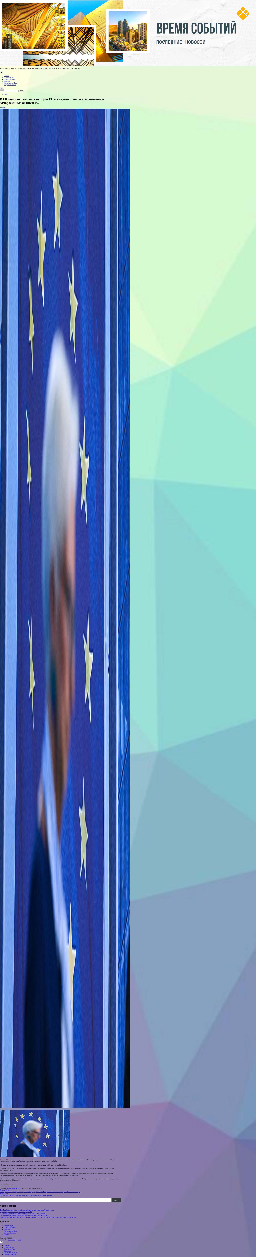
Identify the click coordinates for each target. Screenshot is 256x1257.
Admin (4, 108)
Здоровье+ (7, 81)
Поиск (2, 1197)
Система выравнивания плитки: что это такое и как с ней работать (23, 1213)
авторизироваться (14, 1188)
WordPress (11, 1240)
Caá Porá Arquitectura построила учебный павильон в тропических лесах (24, 1215)
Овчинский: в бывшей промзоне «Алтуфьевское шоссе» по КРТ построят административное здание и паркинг (38, 1217)
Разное (6, 94)
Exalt (19, 1240)
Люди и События (10, 85)
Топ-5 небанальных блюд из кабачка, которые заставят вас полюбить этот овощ (27, 1210)
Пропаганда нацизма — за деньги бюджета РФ (16, 1212)
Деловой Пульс (9, 77)
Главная (6, 76)
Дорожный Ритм (9, 79)
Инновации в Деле (10, 83)
